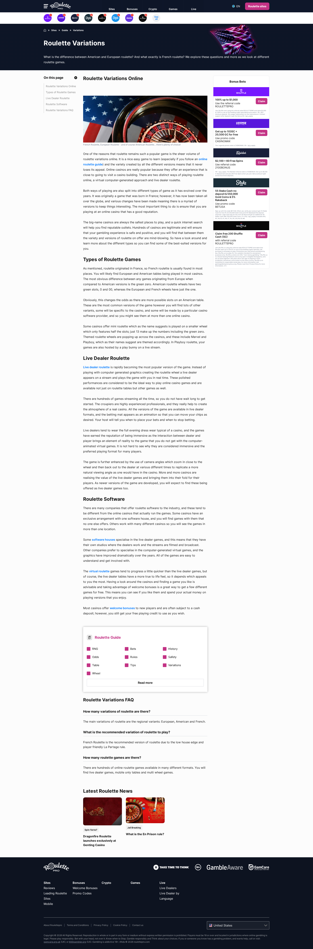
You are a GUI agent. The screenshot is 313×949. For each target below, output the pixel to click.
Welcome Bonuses (85, 888)
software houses (104, 539)
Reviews (49, 888)
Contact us (137, 925)
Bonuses (79, 883)
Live (162, 883)
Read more (145, 682)
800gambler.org (77, 941)
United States (223, 925)
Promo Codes (82, 893)
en (238, 6)
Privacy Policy (101, 925)
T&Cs (247, 116)
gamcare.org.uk (52, 941)
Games (135, 883)
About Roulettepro (53, 925)
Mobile (48, 904)
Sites (47, 883)
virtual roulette (99, 571)
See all (156, 17)
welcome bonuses (123, 608)
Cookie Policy (120, 925)
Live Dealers (168, 888)
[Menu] (46, 6)
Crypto (106, 883)
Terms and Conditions (78, 925)
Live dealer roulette (96, 367)
